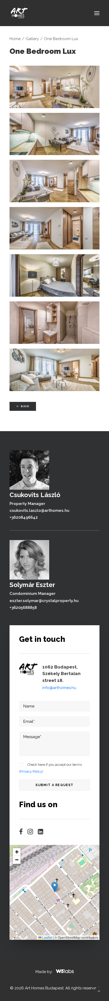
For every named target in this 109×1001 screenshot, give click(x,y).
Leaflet (47, 937)
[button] (97, 13)
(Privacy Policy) (31, 771)
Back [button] (25, 406)
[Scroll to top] (99, 990)
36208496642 (24, 517)
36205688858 (24, 607)
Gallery (32, 38)
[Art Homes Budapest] (19, 13)
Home (15, 38)
